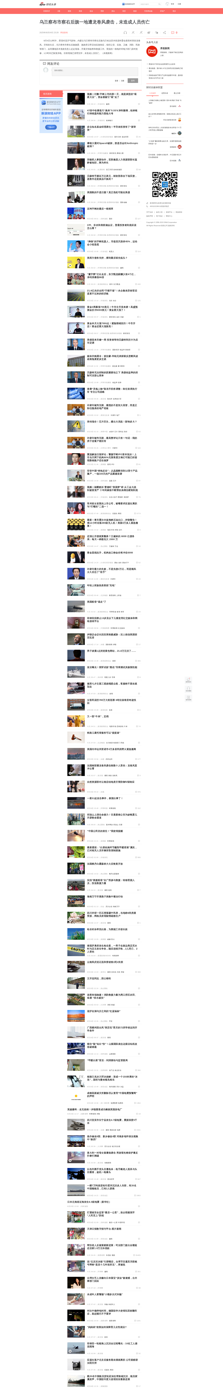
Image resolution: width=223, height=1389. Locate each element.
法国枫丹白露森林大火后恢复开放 (105, 864)
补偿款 (108, 1255)
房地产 (162, 11)
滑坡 (122, 972)
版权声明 (149, 216)
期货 (124, 11)
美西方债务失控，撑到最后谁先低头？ (107, 258)
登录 (116, 80)
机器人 (111, 251)
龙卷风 (114, 775)
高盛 (122, 317)
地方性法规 (116, 1146)
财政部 (127, 350)
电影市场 (112, 726)
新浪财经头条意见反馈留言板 (160, 203)
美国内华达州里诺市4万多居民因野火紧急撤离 (111, 749)
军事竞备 (112, 612)
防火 (113, 939)
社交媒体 (121, 628)
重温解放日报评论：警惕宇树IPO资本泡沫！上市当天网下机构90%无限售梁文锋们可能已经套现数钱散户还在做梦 (112, 457)
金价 (118, 317)
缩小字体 (133, 32)
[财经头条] (47, 4)
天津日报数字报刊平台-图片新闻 (104, 1229)
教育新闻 (112, 595)
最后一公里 (113, 1222)
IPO (112, 464)
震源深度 (113, 1130)
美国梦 (126, 497)
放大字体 (141, 32)
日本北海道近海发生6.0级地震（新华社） (89, 1202)
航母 (118, 612)
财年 (111, 284)
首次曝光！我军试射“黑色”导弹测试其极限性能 (112, 667)
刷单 (114, 661)
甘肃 (120, 825)
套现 (109, 464)
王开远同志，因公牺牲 (99, 978)
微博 (148, 32)
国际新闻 (109, 644)
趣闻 (107, 104)
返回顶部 (188, 709)
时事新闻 (114, 628)
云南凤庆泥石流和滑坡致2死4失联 (105, 962)
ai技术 (111, 432)
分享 (164, 32)
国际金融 (123, 202)
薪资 (106, 1337)
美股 (80, 11)
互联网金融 (148, 11)
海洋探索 (112, 1087)
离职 (119, 513)
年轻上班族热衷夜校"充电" (101, 585)
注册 (179, 4)
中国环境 (121, 1222)
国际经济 (115, 350)
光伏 (110, 301)
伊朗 (116, 530)
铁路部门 (116, 743)
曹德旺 (120, 497)
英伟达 (120, 432)
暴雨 (106, 775)
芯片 (116, 432)
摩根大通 (120, 153)
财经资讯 (112, 153)
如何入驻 (159, 212)
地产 (118, 415)
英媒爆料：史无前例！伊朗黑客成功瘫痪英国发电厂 (94, 1109)
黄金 (113, 11)
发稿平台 (169, 212)
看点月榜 (177, 93)
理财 (102, 11)
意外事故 (109, 825)
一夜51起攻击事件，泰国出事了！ (105, 798)
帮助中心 (169, 216)
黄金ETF (125, 563)
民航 (122, 743)
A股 (58, 11)
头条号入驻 (152, 42)
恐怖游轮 (120, 726)
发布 (133, 80)
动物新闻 (107, 1163)
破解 (109, 939)
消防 (109, 1005)
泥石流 (113, 972)
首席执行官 (117, 399)
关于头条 (149, 212)
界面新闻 (64, 33)
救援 (113, 1005)
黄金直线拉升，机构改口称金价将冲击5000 (110, 552)
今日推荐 (152, 93)
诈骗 (106, 1304)
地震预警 (114, 1103)
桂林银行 (109, 120)
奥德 (110, 775)
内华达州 (109, 759)
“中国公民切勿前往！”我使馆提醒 (105, 831)
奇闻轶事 (115, 956)
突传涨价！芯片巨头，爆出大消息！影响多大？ (112, 421)
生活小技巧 (113, 497)
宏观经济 (46, 11)
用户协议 (159, 216)
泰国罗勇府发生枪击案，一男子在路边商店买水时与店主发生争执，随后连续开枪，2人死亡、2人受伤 (112, 948)
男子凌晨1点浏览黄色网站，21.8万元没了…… (111, 651)
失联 (118, 972)
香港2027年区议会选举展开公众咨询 (162, 64)
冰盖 (122, 1087)
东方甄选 (116, 284)
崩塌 (111, 694)
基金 (91, 11)
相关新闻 (47, 94)
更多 (174, 11)
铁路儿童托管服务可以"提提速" (103, 732)
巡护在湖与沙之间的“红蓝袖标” (104, 1011)
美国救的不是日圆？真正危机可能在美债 (108, 192)
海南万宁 (116, 906)
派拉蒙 (114, 366)
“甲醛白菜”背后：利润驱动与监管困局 (107, 1060)
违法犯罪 (110, 1179)
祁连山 (115, 825)
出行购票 (109, 743)
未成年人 (111, 1304)
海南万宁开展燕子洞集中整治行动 (105, 896)
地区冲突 (110, 530)
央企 (114, 301)
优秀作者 (164, 93)
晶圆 (110, 481)
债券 (119, 382)
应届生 (115, 513)
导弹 (113, 677)
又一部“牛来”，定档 (98, 716)
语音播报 (125, 32)
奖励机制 (179, 212)
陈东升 (109, 399)
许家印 (113, 415)
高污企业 (109, 906)
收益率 (122, 350)
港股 (69, 11)
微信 (156, 32)
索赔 (113, 1255)
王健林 (111, 546)
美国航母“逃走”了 (96, 601)
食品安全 (118, 1070)
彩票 (110, 710)
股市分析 (117, 137)
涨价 (125, 432)
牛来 (125, 726)
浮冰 (118, 1087)
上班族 (118, 595)
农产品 (111, 1070)
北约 (120, 530)
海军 (122, 612)
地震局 (120, 1103)
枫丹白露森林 (114, 874)
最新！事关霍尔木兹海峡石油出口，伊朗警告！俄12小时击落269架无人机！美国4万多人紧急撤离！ (112, 523)
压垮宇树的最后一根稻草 (100, 208)
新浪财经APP (130, 4)
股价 (110, 219)
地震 (118, 1130)
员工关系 (109, 170)
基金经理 (125, 137)
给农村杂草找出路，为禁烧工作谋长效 (107, 929)
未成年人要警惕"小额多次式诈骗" (105, 1294)
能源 (135, 11)
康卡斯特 (121, 366)
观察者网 (112, 1321)
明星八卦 (107, 677)
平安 (110, 1021)
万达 (116, 546)
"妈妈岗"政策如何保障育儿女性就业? (106, 1327)
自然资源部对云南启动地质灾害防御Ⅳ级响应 (110, 782)
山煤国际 (112, 1054)
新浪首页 (188, 682)
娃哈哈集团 (117, 170)
